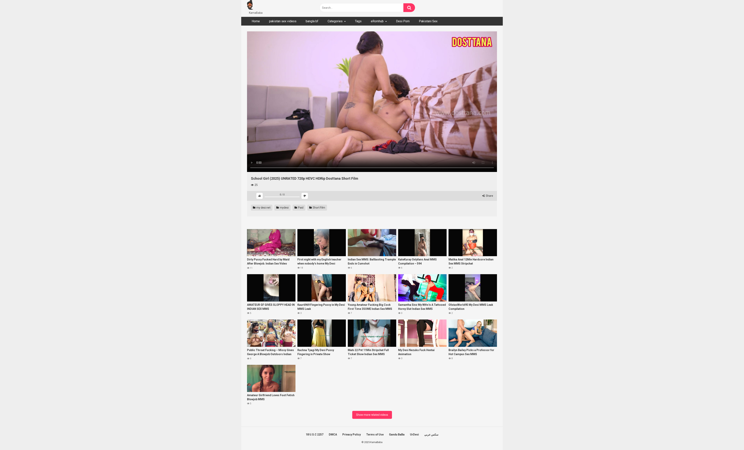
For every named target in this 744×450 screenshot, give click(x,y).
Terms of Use (375, 434)
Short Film (318, 207)
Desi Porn (403, 21)
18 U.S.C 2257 (314, 434)
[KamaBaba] (250, 5)
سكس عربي (431, 434)
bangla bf (312, 21)
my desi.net (263, 207)
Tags (358, 21)
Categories (335, 21)
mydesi (284, 207)
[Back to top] (731, 438)
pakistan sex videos (282, 21)
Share (489, 195)
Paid (300, 207)
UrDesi (414, 434)
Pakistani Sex (428, 21)
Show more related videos (372, 414)
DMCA (333, 434)
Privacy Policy (351, 434)
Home (256, 21)
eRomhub (377, 21)
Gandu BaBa (397, 434)
